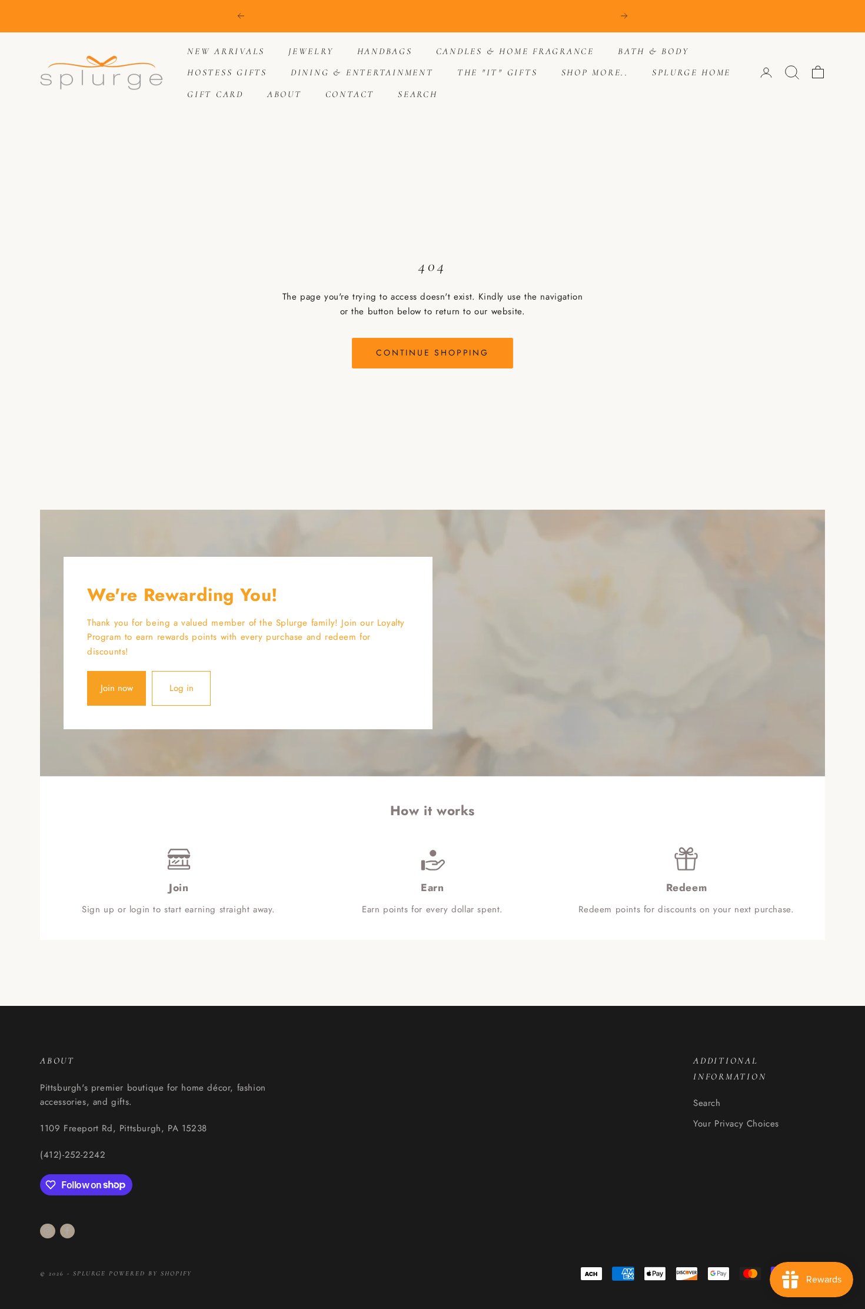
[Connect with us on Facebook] (67, 1230)
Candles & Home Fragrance (515, 51)
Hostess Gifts (227, 72)
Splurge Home (691, 72)
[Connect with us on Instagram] (47, 1230)
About (284, 94)
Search (418, 94)
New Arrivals (226, 51)
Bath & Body (653, 51)
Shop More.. (594, 72)
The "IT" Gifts (497, 72)
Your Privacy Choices (736, 1123)
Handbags (384, 51)
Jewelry (310, 51)
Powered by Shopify (150, 1273)
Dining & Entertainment (362, 72)
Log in (181, 688)
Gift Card (215, 94)
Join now (117, 688)
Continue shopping (432, 352)
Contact (349, 94)
